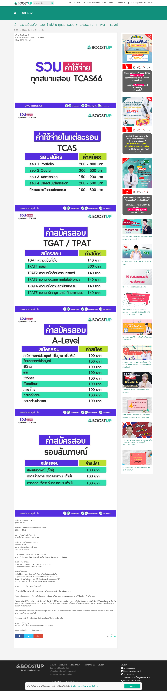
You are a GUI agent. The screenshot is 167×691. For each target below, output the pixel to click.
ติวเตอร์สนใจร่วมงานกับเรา (132, 681)
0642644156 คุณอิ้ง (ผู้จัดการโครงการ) (137, 677)
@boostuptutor (129, 668)
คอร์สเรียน (53, 665)
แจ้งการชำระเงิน (112, 3)
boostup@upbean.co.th (132, 671)
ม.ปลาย (78, 3)
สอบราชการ (96, 3)
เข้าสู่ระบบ (134, 3)
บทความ (27, 13)
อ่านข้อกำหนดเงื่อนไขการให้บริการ (84, 686)
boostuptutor (129, 674)
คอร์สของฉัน (122, 3)
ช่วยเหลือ (150, 3)
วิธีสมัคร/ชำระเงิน (89, 665)
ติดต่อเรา (101, 665)
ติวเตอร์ (103, 3)
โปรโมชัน (72, 3)
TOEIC (89, 3)
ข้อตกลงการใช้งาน (72, 681)
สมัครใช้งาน (142, 3)
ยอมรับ (132, 686)
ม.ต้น (83, 3)
